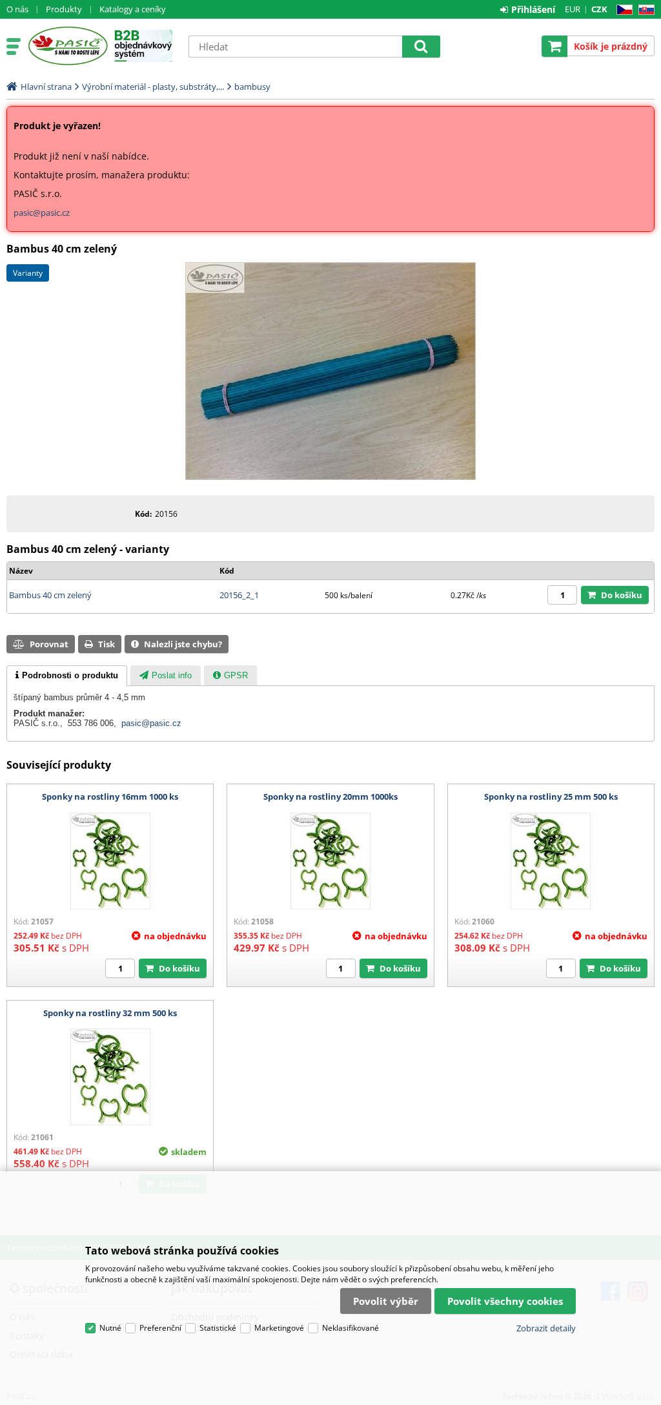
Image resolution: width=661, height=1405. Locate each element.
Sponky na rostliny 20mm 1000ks (330, 796)
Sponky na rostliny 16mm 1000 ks (110, 796)
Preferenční (160, 1327)
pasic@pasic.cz (42, 212)
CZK (599, 9)
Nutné (110, 1327)
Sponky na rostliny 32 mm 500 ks (110, 1013)
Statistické (217, 1327)
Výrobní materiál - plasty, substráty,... (153, 86)
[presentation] (67, 675)
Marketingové (279, 1327)
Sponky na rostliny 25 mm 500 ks (551, 796)
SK (644, 10)
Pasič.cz (67, 46)
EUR (572, 9)
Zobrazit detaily (546, 1328)
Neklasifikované (350, 1327)
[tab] (66, 675)
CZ (622, 10)
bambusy (252, 86)
